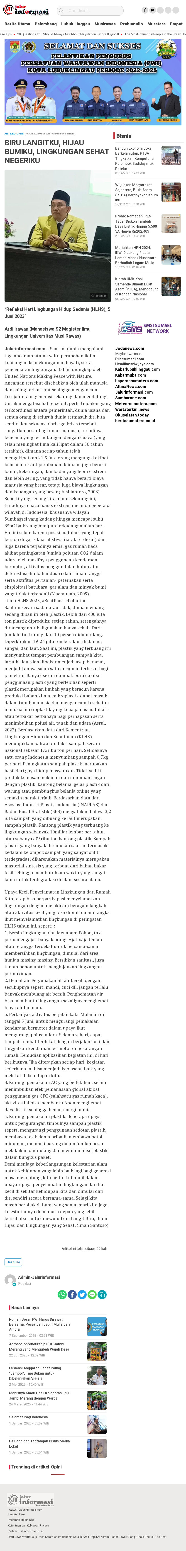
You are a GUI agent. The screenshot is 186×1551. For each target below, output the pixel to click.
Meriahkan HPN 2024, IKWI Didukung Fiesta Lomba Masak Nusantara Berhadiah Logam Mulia (136, 255)
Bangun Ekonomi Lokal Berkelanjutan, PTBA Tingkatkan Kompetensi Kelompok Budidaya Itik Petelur (134, 159)
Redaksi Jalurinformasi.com (26, 1531)
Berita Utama (17, 24)
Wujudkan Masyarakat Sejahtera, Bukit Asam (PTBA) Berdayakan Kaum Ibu (136, 192)
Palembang (46, 24)
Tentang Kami (16, 1514)
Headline (13, 1262)
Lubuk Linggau (75, 24)
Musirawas (105, 24)
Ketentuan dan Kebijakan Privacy (28, 1526)
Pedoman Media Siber (21, 1520)
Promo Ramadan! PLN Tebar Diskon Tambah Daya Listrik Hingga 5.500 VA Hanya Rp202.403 (136, 224)
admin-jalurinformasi (39, 1277)
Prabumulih (131, 24)
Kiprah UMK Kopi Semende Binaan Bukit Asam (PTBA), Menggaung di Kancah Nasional (137, 286)
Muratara (156, 24)
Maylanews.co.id (128, 354)
